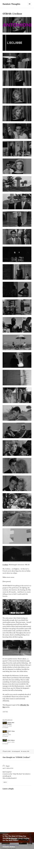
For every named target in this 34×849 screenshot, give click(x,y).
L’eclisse (5, 564)
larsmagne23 (16, 751)
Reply (5, 782)
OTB (28, 751)
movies (24, 751)
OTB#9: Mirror (11, 740)
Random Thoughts (11, 4)
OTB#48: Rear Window (10, 723)
